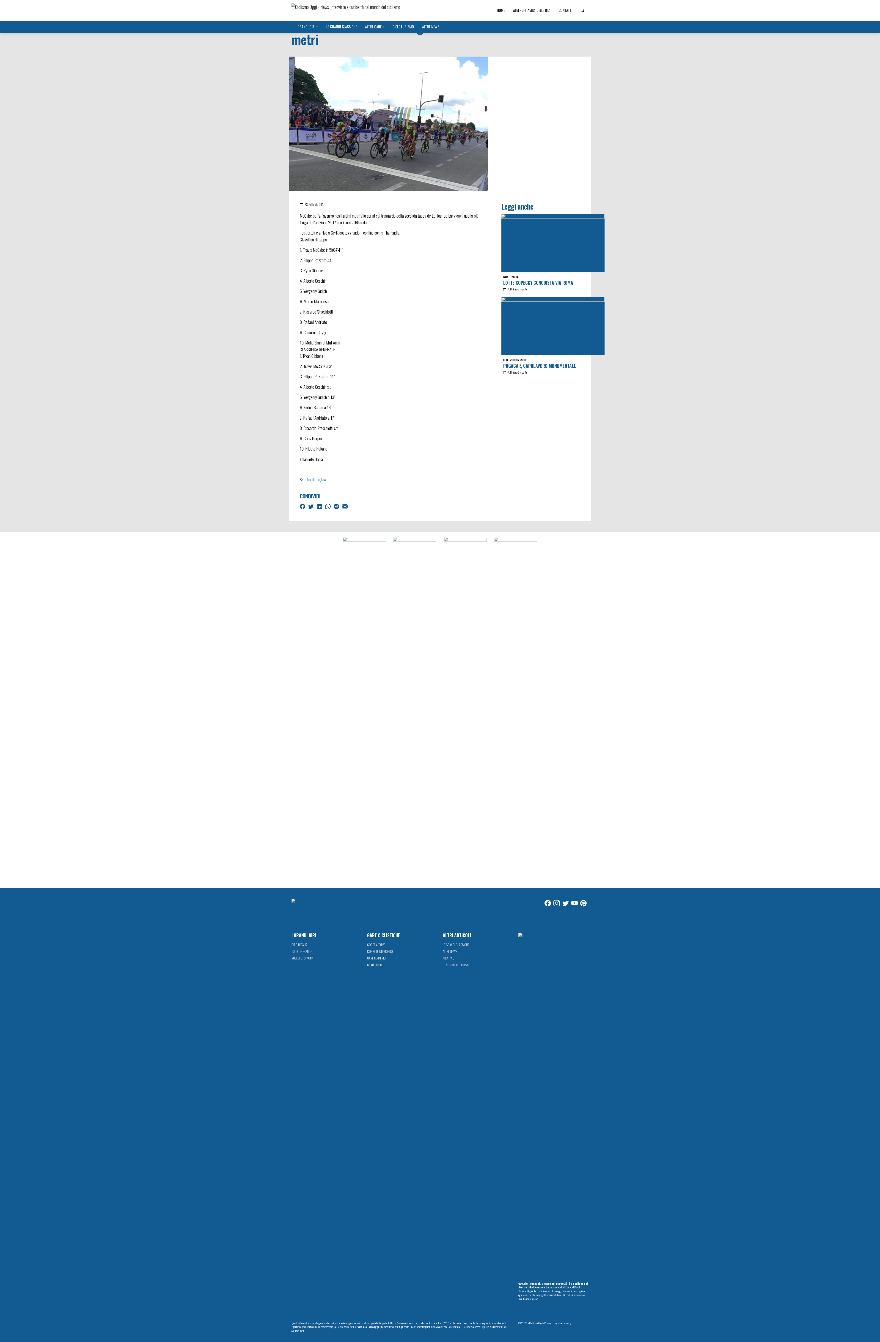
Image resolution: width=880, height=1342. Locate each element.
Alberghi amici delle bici (531, 10)
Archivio (448, 958)
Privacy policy (550, 1323)
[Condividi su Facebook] (303, 506)
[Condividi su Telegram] (337, 506)
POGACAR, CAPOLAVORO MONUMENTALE (539, 365)
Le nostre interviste (456, 964)
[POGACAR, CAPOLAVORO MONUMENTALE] (553, 326)
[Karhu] (515, 709)
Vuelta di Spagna (302, 958)
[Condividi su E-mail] (345, 506)
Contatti (565, 10)
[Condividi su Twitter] (311, 506)
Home (501, 10)
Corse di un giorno (380, 951)
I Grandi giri (305, 27)
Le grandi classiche (341, 27)
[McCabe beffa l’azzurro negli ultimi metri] (388, 123)
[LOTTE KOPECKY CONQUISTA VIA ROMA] (553, 243)
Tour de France (302, 951)
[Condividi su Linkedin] (320, 506)
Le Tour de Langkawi (315, 479)
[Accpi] (364, 709)
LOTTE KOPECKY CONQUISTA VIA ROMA (538, 282)
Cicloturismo (403, 27)
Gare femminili (511, 277)
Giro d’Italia (299, 944)
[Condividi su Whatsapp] (328, 506)
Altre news (430, 27)
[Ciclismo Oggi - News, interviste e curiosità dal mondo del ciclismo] (346, 10)
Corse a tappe (376, 944)
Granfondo (374, 964)
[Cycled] (465, 709)
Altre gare (373, 27)
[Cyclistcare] (414, 709)
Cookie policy (565, 1323)
